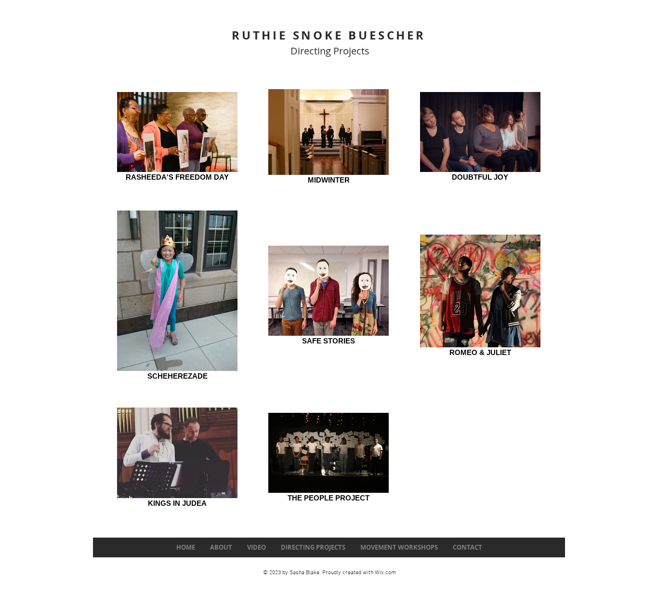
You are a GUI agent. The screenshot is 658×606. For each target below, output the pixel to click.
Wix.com (385, 572)
